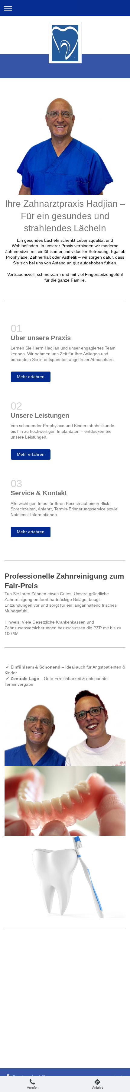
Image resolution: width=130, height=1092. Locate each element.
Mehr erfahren (30, 376)
